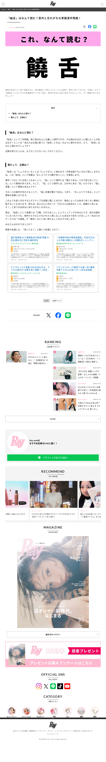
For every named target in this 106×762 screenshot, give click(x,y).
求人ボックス (23, 260)
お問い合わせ (87, 731)
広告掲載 (24, 731)
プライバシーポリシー (46, 731)
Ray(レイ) (4, 9)
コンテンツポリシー (64, 731)
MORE (53, 419)
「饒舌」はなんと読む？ (21, 113)
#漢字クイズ (56, 301)
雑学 (9, 9)
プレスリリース (53, 734)
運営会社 (77, 731)
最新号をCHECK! (53, 634)
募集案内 (32, 731)
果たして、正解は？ (19, 117)
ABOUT (16, 731)
